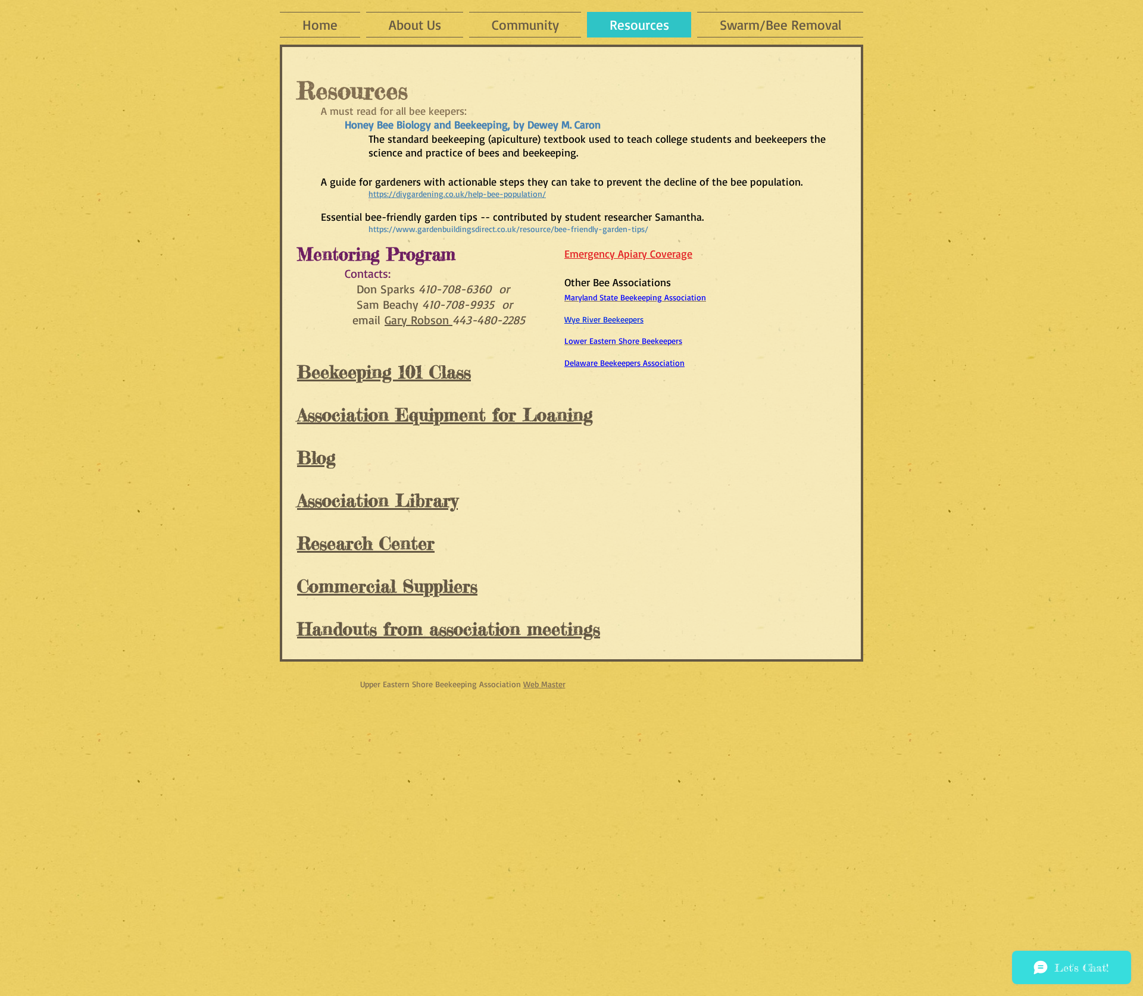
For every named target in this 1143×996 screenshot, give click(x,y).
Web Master (544, 684)
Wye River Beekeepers (604, 319)
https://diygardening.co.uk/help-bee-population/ (457, 194)
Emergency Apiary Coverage (628, 253)
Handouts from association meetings (448, 629)
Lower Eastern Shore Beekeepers (623, 341)
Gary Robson (418, 319)
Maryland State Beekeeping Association (635, 297)
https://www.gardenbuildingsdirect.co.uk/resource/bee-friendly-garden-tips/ (508, 229)
